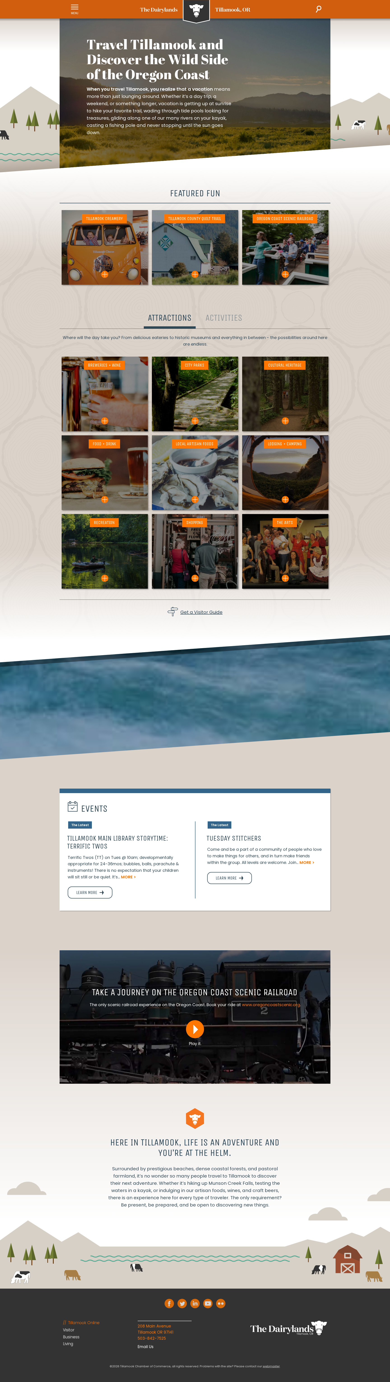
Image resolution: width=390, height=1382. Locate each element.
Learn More (87, 892)
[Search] (318, 9)
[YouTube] (208, 1303)
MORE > (128, 877)
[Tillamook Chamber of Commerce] (195, 12)
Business (71, 1337)
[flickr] (220, 1303)
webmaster (271, 1366)
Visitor (68, 1330)
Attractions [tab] (170, 317)
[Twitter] (182, 1303)
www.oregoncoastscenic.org (271, 1004)
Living (68, 1343)
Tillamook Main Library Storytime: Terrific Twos (117, 842)
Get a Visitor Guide (201, 612)
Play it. (195, 1043)
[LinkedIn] (195, 1303)
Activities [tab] (223, 317)
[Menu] (74, 9)
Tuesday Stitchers (234, 838)
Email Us (145, 1346)
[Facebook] (169, 1303)
